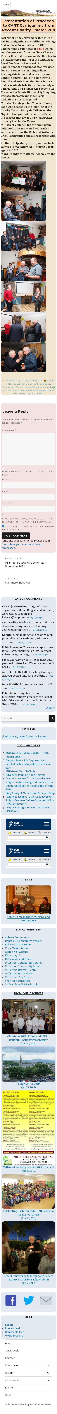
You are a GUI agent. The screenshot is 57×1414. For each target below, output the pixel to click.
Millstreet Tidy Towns (19, 977)
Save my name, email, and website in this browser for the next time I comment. (27, 520)
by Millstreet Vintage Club (30, 380)
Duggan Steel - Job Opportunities (26, 760)
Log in (9, 1324)
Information (12, 1365)
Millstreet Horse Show (19, 973)
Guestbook (12, 1350)
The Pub (40, 393)
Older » (50, 707)
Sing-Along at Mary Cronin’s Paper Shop (30, 793)
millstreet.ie (12, 1380)
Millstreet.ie (11, 1404)
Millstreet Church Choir (20, 771)
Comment (9, 430)
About (9, 1343)
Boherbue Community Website (23, 940)
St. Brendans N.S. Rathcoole (21, 984)
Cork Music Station (17, 948)
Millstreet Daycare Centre (21, 969)
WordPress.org (14, 1335)
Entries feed (12, 1328)
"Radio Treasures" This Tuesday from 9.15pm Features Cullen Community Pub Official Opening (30, 800)
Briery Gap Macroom (18, 944)
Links (8, 1395)
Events (19, 387)
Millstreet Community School (23, 966)
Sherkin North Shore (17, 980)
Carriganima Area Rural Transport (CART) (35, 390)
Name (6, 479)
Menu (5, 4)
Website (7, 503)
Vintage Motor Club (42, 387)
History (9, 1372)
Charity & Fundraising (40, 384)
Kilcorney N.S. (13, 955)
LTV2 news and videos (18, 959)
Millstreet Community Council (24, 962)
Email (6, 491)
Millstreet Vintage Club (24, 393)
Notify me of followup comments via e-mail (28, 473)
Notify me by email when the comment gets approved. (28, 528)
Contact (10, 1358)
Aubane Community (17, 937)
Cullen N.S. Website (16, 951)
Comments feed (14, 1331)
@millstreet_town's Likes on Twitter (24, 736)
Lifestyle (27, 387)
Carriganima (23, 384)
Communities (8, 387)
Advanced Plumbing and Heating (25, 774)
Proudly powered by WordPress (35, 1404)
